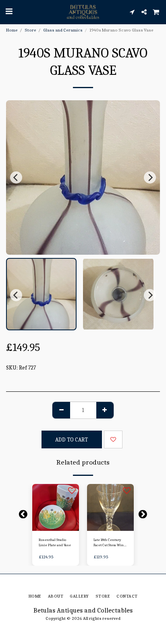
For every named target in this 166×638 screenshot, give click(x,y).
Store (30, 30)
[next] (150, 177)
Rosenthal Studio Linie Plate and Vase (55, 542)
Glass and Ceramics (63, 30)
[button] (9, 11)
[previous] (16, 177)
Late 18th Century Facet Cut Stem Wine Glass (109, 543)
